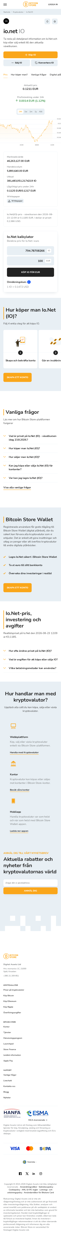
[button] (30, 438)
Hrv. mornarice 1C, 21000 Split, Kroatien (14, 970)
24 (20, 111)
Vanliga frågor (39, 74)
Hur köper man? (19, 74)
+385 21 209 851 (11, 975)
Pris (5, 74)
